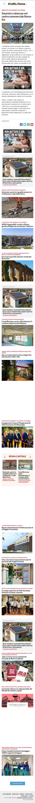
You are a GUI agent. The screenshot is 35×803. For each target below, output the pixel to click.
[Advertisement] (17, 401)
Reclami (22, 794)
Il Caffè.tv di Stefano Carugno (25, 797)
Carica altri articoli (18, 783)
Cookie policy (24, 796)
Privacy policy (29, 794)
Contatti (31, 796)
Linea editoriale (7, 794)
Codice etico (15, 794)
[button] (5, 457)
